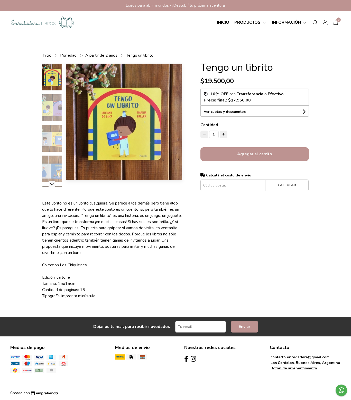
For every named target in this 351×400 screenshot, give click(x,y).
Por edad (69, 55)
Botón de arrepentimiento (294, 368)
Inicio (223, 22)
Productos (248, 22)
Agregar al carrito (254, 154)
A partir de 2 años (101, 55)
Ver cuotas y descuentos (225, 111)
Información (287, 22)
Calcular (287, 185)
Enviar (244, 326)
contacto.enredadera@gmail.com (300, 357)
